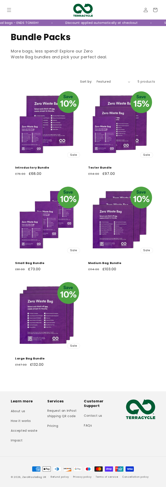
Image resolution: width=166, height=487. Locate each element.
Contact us (93, 415)
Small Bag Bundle (30, 263)
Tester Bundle (100, 168)
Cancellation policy (135, 477)
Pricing (52, 426)
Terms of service (107, 477)
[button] (9, 10)
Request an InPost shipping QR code (62, 413)
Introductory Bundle (32, 168)
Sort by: (86, 81)
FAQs (88, 425)
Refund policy (60, 477)
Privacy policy (82, 477)
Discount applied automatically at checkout (96, 23)
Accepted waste (24, 430)
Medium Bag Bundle (104, 263)
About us (18, 411)
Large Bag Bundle (30, 359)
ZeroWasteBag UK (34, 477)
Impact (17, 440)
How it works (21, 421)
